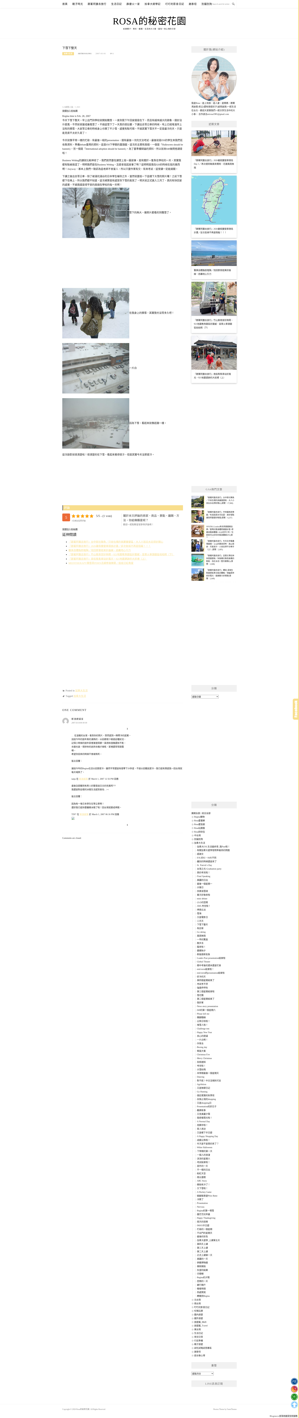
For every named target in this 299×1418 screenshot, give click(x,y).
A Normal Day (203, 1121)
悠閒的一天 (202, 1281)
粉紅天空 (201, 1173)
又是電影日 (202, 917)
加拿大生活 (68, 53)
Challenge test (203, 1028)
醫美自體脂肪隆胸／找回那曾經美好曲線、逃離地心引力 (100, 550)
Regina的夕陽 (203, 1277)
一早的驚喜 (202, 939)
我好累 (200, 1002)
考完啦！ (201, 1066)
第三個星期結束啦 (205, 991)
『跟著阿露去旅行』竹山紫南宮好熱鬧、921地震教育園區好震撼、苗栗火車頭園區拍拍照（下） (121, 554)
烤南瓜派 (201, 910)
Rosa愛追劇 (199, 824)
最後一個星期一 (204, 884)
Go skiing (201, 932)
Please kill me (203, 1014)
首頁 (65, 4)
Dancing (200, 1077)
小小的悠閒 (202, 902)
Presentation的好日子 (206, 1106)
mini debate (202, 898)
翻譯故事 (201, 1110)
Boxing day (202, 1047)
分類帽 (200, 1274)
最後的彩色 (202, 1236)
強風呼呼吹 (202, 988)
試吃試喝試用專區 (203, 1348)
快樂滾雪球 (202, 891)
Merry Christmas (204, 1058)
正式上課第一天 (204, 1255)
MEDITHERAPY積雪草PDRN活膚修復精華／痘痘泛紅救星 (101, 563)
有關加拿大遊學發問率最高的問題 (213, 850)
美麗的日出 (202, 880)
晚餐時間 (201, 1289)
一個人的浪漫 (203, 1155)
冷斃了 (200, 1199)
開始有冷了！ (203, 1184)
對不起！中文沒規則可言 (209, 1080)
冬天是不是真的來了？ (208, 1144)
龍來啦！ (201, 947)
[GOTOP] (294, 1405)
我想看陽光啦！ (204, 1118)
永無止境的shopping (206, 1099)
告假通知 (201, 1062)
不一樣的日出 (203, 1170)
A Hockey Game (204, 1192)
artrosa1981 (85, 53)
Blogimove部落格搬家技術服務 (283, 1416)
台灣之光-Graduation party (209, 869)
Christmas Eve (203, 1054)
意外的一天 (202, 1166)
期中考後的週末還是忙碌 (209, 965)
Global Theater (203, 962)
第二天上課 (202, 1251)
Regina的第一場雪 (205, 1210)
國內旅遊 (198, 1314)
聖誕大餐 (201, 1051)
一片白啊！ (202, 1040)
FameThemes (232, 1409)
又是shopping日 (204, 1103)
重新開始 (201, 1266)
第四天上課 (202, 1244)
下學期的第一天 (204, 1151)
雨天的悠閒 (202, 1222)
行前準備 (198, 1340)
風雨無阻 (201, 936)
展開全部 (195, 813)
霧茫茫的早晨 (203, 1214)
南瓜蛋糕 (201, 1177)
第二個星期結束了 (205, 999)
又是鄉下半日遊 (204, 1132)
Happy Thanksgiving (206, 1218)
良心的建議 (202, 1036)
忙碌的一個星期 (204, 1229)
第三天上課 (202, 1248)
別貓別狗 (207, 4)
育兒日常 (198, 1337)
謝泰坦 (193, 4)
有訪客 (200, 928)
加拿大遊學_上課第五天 (208, 1240)
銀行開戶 (201, 1285)
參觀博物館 (202, 1262)
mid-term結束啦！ (205, 969)
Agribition (201, 1084)
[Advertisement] (122, 83)
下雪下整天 (202, 924)
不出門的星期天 (204, 1233)
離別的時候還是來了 (207, 861)
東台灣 (197, 1329)
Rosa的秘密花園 (149, 21)
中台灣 (197, 835)
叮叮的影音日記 (174, 4)
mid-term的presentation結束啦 (211, 973)
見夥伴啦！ (202, 1125)
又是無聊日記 (203, 1088)
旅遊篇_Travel (201, 1326)
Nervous (200, 1207)
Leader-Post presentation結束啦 (211, 958)
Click (296, 709)
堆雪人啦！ (202, 1025)
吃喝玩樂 (198, 1311)
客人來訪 (201, 1129)
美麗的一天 (202, 1259)
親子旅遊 (198, 1344)
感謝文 (200, 854)
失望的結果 (202, 1270)
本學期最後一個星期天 (208, 1073)
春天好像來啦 (203, 895)
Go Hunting (202, 1092)
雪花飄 (200, 995)
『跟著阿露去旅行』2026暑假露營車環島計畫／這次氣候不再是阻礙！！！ (110, 546)
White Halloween (204, 1147)
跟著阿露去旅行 (97, 4)
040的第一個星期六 (206, 1010)
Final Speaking (203, 876)
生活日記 (116, 4)
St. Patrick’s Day (204, 865)
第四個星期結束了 (205, 980)
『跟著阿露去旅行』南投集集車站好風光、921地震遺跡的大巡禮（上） (108, 559)
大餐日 (200, 887)
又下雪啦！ (202, 1188)
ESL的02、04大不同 (206, 858)
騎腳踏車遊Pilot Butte (207, 1196)
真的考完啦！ (203, 872)
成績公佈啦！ (203, 1140)
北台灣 (197, 1300)
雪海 (199, 913)
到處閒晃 (201, 1292)
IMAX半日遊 (203, 1225)
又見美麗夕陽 (203, 1114)
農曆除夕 (201, 950)
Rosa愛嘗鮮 (199, 820)
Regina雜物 (199, 817)
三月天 (200, 921)
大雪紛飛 (201, 1069)
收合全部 (206, 813)
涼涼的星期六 (203, 1159)
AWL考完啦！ (204, 906)
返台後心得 (199, 1355)
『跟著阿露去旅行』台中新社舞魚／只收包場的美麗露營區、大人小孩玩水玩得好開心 (116, 542)
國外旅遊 (198, 1318)
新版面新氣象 (203, 954)
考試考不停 (202, 984)
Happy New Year (204, 1032)
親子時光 (77, 4)
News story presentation (207, 1006)
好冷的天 (201, 977)
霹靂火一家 (133, 4)
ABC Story (202, 1181)
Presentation (202, 1203)
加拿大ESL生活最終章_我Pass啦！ (213, 846)
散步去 (200, 943)
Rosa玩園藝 (199, 828)
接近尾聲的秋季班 (205, 1095)
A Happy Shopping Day (207, 1136)
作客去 (200, 1043)
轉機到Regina (203, 1296)
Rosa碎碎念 (199, 832)
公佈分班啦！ (203, 1021)
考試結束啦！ (203, 1162)
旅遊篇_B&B (200, 1322)
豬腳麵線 (201, 1017)
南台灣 (197, 1303)
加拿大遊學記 (153, 4)
